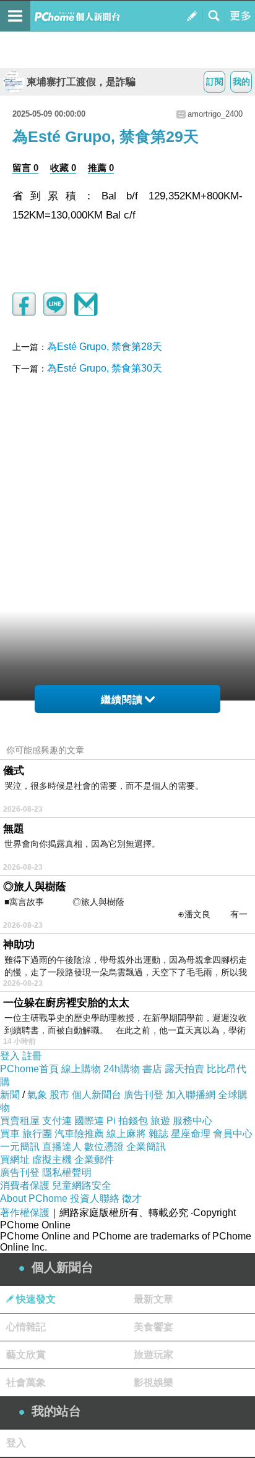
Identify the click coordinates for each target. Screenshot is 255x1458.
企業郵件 (94, 1159)
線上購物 (81, 1069)
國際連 (89, 1120)
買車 (10, 1133)
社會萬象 (26, 1382)
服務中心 (192, 1120)
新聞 (10, 1094)
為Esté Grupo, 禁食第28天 (104, 346)
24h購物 (121, 1069)
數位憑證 (104, 1146)
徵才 (132, 1198)
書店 (152, 1069)
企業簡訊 (146, 1146)
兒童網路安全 (81, 1185)
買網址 (15, 1159)
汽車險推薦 (79, 1133)
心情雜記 (26, 1327)
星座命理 (190, 1133)
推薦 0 (101, 167)
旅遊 (160, 1120)
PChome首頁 (29, 1069)
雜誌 (158, 1133)
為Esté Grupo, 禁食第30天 (104, 368)
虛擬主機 (52, 1159)
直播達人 (62, 1146)
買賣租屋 (20, 1120)
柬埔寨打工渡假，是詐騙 (81, 82)
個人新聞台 (96, 1094)
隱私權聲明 (67, 1172)
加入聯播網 (190, 1094)
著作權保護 (25, 1212)
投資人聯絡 (94, 1198)
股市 (59, 1094)
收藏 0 (63, 167)
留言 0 (25, 167)
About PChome (33, 1198)
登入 (10, 1056)
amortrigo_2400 (215, 114)
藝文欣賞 (26, 1354)
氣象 (37, 1094)
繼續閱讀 (122, 699)
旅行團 (37, 1133)
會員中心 (233, 1133)
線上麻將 (126, 1133)
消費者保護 (25, 1185)
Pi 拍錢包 (127, 1120)
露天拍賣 (184, 1069)
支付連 (57, 1120)
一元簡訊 (20, 1146)
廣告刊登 (143, 1094)
